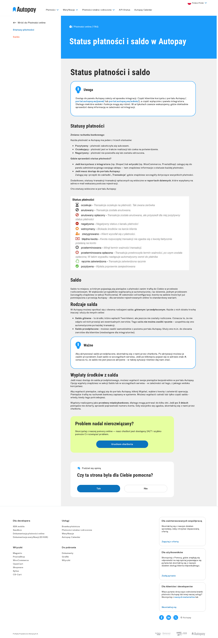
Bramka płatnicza (71, 526)
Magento (17, 553)
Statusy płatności (23, 29)
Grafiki (65, 556)
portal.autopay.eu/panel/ (90, 101)
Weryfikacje (69, 9)
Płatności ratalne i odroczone (97, 9)
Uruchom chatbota (122, 444)
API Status (124, 9)
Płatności (50, 9)
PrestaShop (19, 556)
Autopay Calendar (143, 9)
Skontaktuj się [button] (169, 607)
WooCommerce (21, 560)
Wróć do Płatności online (32, 22)
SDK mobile (18, 526)
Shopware (18, 567)
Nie (146, 488)
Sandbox (17, 530)
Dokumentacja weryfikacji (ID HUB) (30, 537)
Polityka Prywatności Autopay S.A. (25, 634)
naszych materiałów (184, 597)
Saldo (16, 37)
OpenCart (18, 563)
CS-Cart (17, 574)
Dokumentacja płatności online (28, 533)
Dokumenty (67, 553)
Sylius (16, 570)
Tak (98, 488)
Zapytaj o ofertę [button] (170, 541)
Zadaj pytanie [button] (169, 575)
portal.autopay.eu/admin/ (124, 101)
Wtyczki (66, 560)
